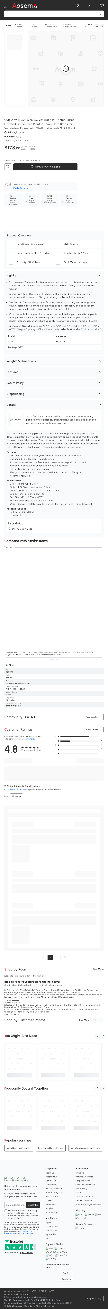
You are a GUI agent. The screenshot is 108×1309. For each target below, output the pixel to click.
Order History (52, 1226)
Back (8, 26)
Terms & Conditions (85, 1196)
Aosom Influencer (54, 1188)
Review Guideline (84, 1200)
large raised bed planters (50, 1148)
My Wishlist (51, 1234)
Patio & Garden (18, 25)
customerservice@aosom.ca (17, 1294)
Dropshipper (51, 1184)
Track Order (51, 1230)
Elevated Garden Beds (69, 25)
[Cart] (102, 5)
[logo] (24, 5)
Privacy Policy (26, 1233)
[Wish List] (77, 5)
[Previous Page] (43, 957)
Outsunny (61, 336)
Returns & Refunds (84, 1177)
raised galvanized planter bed (86, 1148)
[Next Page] (65, 957)
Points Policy (81, 1188)
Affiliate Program (54, 1192)
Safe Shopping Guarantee (88, 1204)
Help (48, 1238)
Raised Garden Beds (51, 25)
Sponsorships (52, 1212)
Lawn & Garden (33, 25)
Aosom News (52, 1177)
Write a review (92, 729)
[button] (54, 275)
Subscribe (33, 1205)
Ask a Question (92, 717)
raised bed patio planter (19, 1148)
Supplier (50, 1208)
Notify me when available (47, 167)
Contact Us (51, 1181)
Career (49, 1200)
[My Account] (89, 5)
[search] (100, 14)
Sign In (49, 1222)
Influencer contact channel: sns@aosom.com (25, 1297)
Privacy (79, 1192)
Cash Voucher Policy (85, 1184)
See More (98, 969)
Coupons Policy (83, 1181)
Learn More (28, 739)
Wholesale (50, 1204)
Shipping (80, 1173)
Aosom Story (52, 1196)
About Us (50, 1173)
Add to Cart (54, 659)
